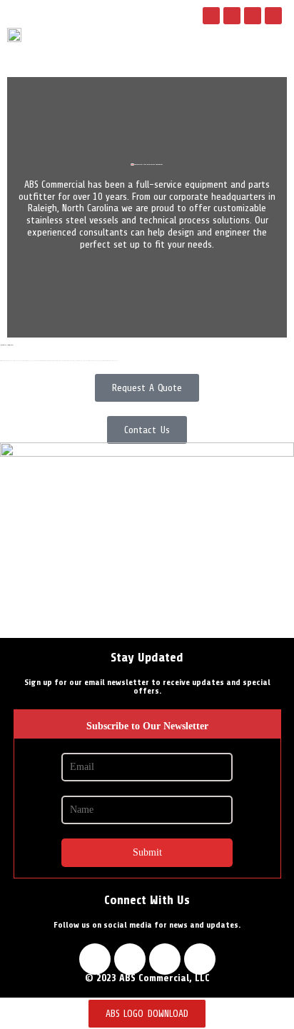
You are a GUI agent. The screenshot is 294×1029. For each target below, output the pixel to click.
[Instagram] (231, 15)
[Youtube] (252, 15)
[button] (243, 50)
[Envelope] (273, 15)
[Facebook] (211, 15)
